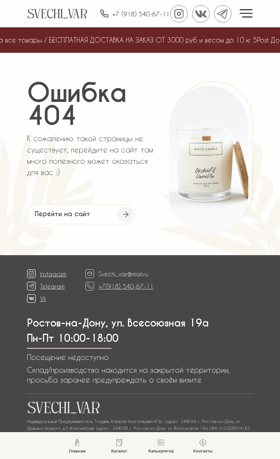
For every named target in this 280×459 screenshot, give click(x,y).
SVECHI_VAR (57, 15)
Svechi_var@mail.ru (123, 273)
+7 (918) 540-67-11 (141, 14)
